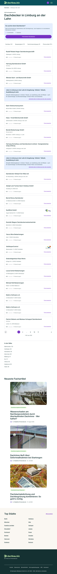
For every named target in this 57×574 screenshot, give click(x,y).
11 (38, 332)
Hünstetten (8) (8, 351)
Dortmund (7, 532)
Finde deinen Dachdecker (28, 36)
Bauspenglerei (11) (20, 44)
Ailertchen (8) (8, 354)
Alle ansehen (49, 513)
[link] (28, 54)
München (6, 522)
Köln (30, 522)
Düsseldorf (7, 529)
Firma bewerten (47, 57)
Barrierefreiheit (24, 567)
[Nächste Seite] (51, 332)
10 (34, 332)
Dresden (31, 535)
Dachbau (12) (8, 44)
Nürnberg (31, 539)
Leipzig (30, 529)
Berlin (5, 518)
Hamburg (31, 518)
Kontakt (11, 567)
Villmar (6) (7, 361)
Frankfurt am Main (9, 525)
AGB (41, 567)
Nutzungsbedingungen (34, 567)
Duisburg (6, 542)
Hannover (7, 539)
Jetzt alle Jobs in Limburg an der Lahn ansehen (40, 99)
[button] (48, 3)
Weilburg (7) (7, 356)
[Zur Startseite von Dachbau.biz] (12, 3)
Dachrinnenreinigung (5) (34, 44)
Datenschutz (17, 567)
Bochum (31, 542)
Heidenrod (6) (8, 364)
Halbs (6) (6, 366)
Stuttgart (31, 525)
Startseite (6, 7)
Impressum (46, 567)
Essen (30, 532)
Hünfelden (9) (8, 349)
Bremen (6, 535)
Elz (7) (6, 359)
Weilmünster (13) (8, 346)
